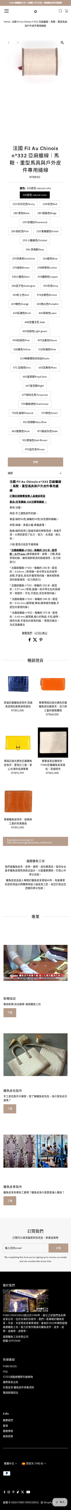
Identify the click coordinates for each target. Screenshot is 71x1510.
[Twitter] (22, 1492)
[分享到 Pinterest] (41, 640)
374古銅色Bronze (47, 295)
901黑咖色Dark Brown (34, 440)
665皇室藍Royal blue (35, 376)
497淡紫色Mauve (47, 340)
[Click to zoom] (62, 43)
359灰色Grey (50, 285)
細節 (10, 473)
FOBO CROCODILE (28, 1502)
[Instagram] (9, 1492)
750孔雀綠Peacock (22, 413)
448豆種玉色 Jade (35, 322)
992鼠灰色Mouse (35, 449)
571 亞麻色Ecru (22, 367)
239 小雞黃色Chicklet (35, 240)
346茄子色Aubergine (23, 285)
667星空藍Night (35, 385)
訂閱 (58, 1248)
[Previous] (9, 43)
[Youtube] (28, 1492)
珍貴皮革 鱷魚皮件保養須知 (18, 1387)
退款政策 (8, 1436)
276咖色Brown (21, 267)
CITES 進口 (41, 633)
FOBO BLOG (10, 1366)
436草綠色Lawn (48, 313)
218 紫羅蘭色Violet (47, 231)
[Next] (18, 43)
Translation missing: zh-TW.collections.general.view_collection (29, 841)
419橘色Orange (20, 304)
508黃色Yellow (22, 349)
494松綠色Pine (21, 340)
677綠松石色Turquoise (35, 394)
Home (7, 21)
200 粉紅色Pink (20, 231)
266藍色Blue (50, 258)
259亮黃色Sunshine (23, 258)
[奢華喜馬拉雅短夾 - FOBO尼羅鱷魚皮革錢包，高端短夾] (53, 742)
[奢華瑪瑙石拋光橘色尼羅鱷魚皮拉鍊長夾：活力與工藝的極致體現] (53, 684)
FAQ (5, 1371)
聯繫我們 (27, 633)
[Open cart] (66, 11)
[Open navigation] (9, 10)
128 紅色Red (50, 204)
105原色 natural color (35, 195)
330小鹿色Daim (21, 276)
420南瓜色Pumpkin (48, 304)
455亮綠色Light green (34, 331)
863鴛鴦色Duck (20, 431)
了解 (9, 1012)
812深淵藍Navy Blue (35, 422)
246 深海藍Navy (35, 249)
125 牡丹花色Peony (24, 204)
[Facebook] (4, 1492)
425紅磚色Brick (22, 313)
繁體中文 (9, 1463)
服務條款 (8, 1431)
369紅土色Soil (21, 295)
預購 (35, 462)
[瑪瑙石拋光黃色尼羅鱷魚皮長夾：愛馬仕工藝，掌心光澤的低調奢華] (18, 742)
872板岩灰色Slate (47, 431)
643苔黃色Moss (48, 367)
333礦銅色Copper (48, 276)
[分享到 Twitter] (35, 640)
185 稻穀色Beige (46, 213)
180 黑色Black (21, 213)
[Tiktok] (18, 1492)
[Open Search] (60, 11)
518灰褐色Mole (47, 349)
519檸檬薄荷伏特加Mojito (35, 358)
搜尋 (5, 1425)
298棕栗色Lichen (47, 267)
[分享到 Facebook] (30, 640)
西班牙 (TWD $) (34, 1463)
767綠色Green (49, 413)
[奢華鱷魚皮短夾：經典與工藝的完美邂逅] (18, 801)
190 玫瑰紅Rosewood (34, 222)
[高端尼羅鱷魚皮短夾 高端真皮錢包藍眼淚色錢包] (18, 684)
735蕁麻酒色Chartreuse (34, 404)
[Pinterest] (13, 1492)
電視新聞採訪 (10, 1392)
